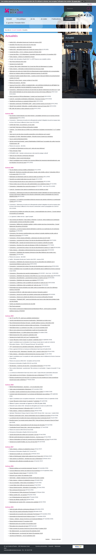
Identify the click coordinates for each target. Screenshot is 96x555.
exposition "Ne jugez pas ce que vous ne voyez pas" (22, 44)
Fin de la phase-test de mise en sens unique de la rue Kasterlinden (26, 181)
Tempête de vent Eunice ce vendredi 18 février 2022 (22, 101)
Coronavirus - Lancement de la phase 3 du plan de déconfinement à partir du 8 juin (30, 266)
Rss (90, 15)
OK (84, 1)
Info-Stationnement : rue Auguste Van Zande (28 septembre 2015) (26, 533)
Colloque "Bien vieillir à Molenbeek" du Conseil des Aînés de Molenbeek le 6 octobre (31, 66)
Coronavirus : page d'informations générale (20, 47)
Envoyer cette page (56, 539)
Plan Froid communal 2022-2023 (17, 61)
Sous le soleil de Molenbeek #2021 (18, 139)
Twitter (84, 15)
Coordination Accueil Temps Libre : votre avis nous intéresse (24, 427)
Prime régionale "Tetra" (15, 150)
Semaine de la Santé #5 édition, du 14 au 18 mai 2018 (23, 441)
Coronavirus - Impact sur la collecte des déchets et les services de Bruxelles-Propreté (31, 297)
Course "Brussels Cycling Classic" (18, 473)
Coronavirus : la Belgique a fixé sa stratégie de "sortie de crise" (25, 285)
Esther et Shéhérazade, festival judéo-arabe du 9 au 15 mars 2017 (26, 456)
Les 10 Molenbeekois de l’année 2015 (19, 497)
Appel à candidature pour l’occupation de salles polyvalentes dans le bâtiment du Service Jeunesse (34, 268)
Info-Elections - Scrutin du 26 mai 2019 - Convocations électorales (26, 365)
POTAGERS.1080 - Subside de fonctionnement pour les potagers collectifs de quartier (31, 242)
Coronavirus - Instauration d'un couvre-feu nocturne (22, 186)
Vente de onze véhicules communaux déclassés (21, 155)
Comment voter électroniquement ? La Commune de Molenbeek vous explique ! (29, 394)
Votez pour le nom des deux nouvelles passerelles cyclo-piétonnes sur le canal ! (29, 134)
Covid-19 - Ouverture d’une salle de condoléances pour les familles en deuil (28, 189)
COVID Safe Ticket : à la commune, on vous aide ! (22, 124)
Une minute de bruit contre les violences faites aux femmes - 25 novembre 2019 (29, 325)
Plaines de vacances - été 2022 (17, 82)
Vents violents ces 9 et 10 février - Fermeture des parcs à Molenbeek (26, 375)
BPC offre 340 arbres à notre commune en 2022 (21, 108)
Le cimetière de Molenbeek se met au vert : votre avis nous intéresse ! (27, 148)
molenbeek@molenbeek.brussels (12, 550)
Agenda (69, 45)
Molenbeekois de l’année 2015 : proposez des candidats (23, 502)
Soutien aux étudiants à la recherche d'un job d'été (22, 304)
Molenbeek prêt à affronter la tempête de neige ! (21, 461)
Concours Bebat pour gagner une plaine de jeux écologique (24, 470)
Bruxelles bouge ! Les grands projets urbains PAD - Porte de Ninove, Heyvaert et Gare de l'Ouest (33, 420)
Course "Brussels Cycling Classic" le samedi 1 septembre (24, 401)
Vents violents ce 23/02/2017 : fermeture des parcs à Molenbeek (25, 458)
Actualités (19, 30)
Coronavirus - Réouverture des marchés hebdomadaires (24, 273)
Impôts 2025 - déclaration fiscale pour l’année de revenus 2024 (25, 49)
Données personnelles (41, 546)
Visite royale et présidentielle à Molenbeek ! (20, 389)
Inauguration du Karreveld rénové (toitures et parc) (22, 516)
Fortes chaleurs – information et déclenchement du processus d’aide (26, 354)
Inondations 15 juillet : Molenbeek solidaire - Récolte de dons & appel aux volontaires (31, 136)
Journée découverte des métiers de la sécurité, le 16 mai (23, 434)
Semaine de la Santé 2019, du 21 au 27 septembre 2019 (23, 337)
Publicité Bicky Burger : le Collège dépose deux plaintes (23, 332)
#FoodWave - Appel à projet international (19, 158)
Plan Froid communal (14, 306)
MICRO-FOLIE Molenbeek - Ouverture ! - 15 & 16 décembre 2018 (26, 386)
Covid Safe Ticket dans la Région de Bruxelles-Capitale (23, 127)
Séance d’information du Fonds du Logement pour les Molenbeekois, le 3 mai (29, 439)
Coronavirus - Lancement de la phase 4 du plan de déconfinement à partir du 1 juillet (31, 247)
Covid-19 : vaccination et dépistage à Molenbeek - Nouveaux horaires (27, 99)
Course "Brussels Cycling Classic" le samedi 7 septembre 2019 (25, 339)
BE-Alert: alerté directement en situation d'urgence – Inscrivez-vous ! (26, 437)
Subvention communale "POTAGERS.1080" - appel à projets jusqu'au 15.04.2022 (30, 103)
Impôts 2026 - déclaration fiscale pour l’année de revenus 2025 (25, 42)
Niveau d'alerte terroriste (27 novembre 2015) (21, 521)
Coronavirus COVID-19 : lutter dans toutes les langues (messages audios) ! (28, 292)
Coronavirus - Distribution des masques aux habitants (23, 280)
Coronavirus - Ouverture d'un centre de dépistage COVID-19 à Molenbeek (28, 245)
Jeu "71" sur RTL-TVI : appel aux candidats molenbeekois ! (24, 318)
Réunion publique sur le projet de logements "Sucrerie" (23, 468)
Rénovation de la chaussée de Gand (18, 526)
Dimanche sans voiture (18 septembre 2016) (20, 475)
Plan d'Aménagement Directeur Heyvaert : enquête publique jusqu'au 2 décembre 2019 (31, 323)
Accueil (14, 30)
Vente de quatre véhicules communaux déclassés (22, 509)
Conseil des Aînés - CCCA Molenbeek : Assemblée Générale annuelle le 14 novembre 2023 (32, 54)
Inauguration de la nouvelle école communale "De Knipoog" (24, 514)
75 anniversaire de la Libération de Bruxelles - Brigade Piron (25, 346)
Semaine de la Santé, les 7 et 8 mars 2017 (20, 453)
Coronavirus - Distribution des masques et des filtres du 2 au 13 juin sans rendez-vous (31, 275)
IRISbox (78, 546)
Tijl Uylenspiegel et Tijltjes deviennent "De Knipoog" (22, 492)
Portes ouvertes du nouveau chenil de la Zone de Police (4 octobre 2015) (28, 528)
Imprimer (48, 539)
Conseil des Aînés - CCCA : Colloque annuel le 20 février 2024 (25, 52)
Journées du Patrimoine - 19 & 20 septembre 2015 (22, 535)
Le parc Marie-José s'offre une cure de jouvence (21, 485)
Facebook (87, 15)
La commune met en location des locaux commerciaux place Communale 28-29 (29, 418)
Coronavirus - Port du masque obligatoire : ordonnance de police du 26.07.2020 (29, 238)
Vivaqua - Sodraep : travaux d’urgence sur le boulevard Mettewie (25, 519)
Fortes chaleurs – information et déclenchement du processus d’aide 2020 (28, 250)
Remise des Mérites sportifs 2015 (17, 499)
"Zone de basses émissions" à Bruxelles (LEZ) (21, 408)
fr (91, 4)
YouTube (79, 15)
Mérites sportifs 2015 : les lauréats (18, 494)
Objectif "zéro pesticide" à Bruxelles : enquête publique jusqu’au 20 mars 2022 (29, 106)
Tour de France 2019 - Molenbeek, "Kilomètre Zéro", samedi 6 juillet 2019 (28, 351)
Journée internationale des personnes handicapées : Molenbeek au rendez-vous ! (30, 320)
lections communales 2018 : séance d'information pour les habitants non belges (30, 415)
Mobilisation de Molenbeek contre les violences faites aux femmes (26, 176)
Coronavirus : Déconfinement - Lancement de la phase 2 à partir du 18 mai (28, 277)
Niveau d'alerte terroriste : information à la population (23, 487)
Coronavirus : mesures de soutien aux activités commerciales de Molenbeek (28, 294)
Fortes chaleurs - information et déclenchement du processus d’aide (26, 68)
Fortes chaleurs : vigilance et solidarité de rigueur (21, 56)
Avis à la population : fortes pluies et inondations (21, 482)
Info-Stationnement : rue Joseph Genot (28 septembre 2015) (24, 531)
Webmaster (57, 546)
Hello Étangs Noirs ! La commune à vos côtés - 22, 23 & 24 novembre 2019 (28, 327)
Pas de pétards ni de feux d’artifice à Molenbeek (21, 169)
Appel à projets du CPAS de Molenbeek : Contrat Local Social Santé (26, 96)
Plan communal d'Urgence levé (17, 490)
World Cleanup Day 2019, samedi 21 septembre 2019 (23, 335)
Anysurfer (50, 546)
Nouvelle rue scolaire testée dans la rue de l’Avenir (22, 179)
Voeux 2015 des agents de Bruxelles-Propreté (21, 511)
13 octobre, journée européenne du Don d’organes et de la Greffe (26, 391)
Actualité (69, 38)
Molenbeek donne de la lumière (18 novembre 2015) (22, 523)
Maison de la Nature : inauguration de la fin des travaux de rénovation (27, 425)
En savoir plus (76, 1)
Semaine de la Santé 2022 (16, 64)
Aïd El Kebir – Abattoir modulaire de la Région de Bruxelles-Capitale (26, 477)
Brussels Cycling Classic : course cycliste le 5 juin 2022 (23, 80)
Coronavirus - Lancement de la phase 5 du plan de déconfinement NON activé (29, 240)
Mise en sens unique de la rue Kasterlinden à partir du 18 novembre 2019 (28, 330)
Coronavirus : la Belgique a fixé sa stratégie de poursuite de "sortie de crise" (28, 282)
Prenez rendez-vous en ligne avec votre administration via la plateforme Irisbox (29, 184)
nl (88, 4)
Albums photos (82, 15)
